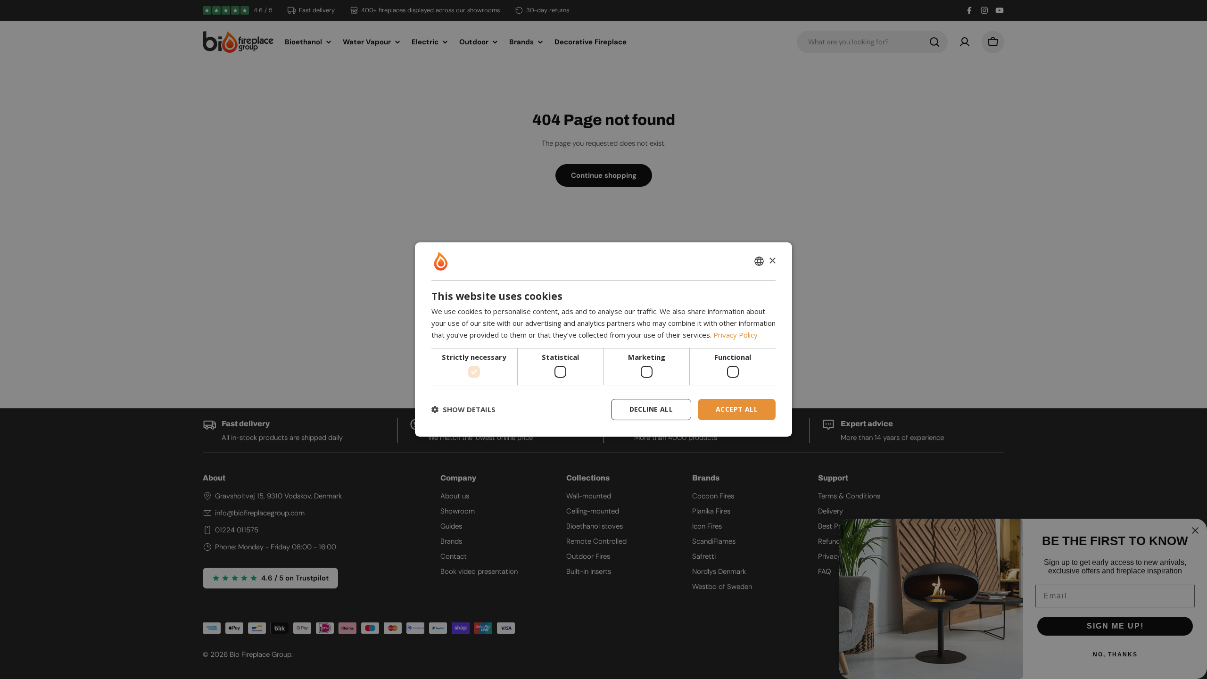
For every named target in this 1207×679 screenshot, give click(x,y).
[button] (463, 410)
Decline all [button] (651, 409)
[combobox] (759, 261)
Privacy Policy (735, 335)
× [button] (772, 261)
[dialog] (603, 339)
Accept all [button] (737, 409)
